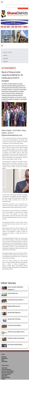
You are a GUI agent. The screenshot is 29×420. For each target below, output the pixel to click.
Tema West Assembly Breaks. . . (16, 344)
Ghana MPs (4, 375)
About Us (4, 356)
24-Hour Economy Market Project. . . (17, 331)
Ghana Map (4, 361)
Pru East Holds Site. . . (13, 293)
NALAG (3, 378)
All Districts (4, 358)
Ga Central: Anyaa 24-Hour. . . (15, 325)
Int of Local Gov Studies (8, 371)
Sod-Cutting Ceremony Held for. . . (16, 299)
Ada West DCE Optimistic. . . (15, 312)
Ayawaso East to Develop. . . (15, 319)
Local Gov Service (6, 374)
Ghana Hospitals (6, 377)
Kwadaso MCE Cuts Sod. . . (14, 306)
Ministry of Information (7, 372)
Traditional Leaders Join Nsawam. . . (17, 338)
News (3, 359)
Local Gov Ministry (6, 369)
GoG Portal (4, 367)
